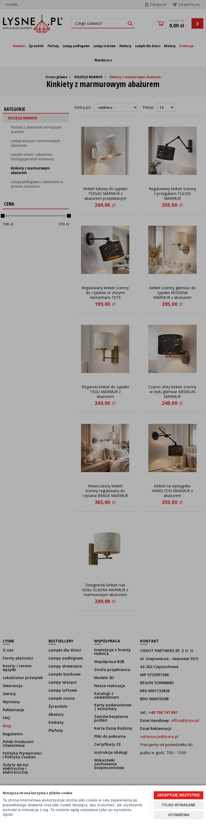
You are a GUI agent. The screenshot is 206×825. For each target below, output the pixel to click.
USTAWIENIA (178, 815)
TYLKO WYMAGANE (179, 805)
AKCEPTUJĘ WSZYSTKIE (178, 795)
